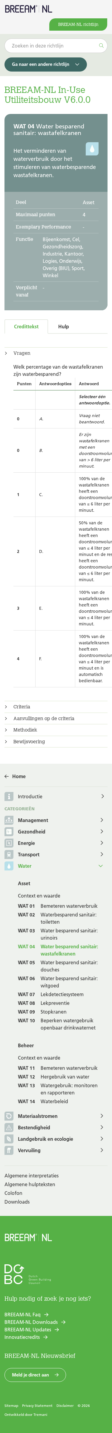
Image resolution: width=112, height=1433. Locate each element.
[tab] (56, 353)
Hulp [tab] (63, 327)
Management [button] (33, 820)
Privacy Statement (37, 1405)
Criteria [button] (21, 707)
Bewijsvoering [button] (29, 741)
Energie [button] (26, 843)
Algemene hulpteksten (29, 1184)
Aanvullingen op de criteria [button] (43, 718)
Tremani (40, 1414)
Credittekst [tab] (26, 327)
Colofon (13, 1193)
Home (19, 776)
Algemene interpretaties (31, 1176)
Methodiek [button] (25, 730)
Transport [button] (28, 855)
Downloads (17, 1202)
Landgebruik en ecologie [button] (45, 1139)
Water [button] (24, 866)
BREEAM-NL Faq (22, 1315)
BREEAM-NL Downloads (31, 1322)
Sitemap (11, 1405)
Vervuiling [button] (29, 1150)
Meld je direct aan (30, 1375)
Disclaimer (65, 1405)
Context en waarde (39, 896)
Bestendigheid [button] (34, 1128)
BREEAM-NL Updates (27, 1330)
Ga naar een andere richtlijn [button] (40, 64)
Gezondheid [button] (31, 832)
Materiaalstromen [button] (38, 1116)
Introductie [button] (30, 796)
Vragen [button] (21, 353)
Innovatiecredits (22, 1337)
